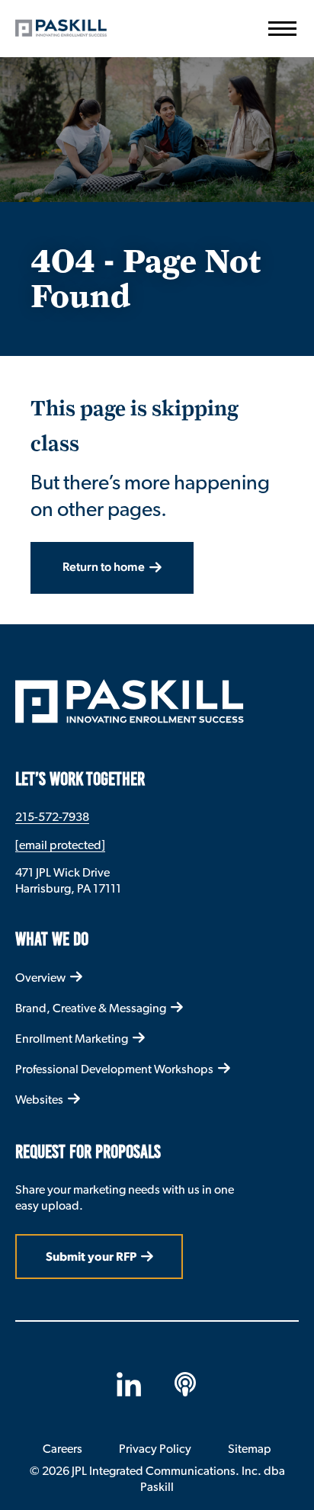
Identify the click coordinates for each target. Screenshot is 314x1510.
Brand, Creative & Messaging (90, 1008)
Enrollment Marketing (71, 1038)
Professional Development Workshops (114, 1069)
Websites (39, 1099)
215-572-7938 (52, 817)
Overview (40, 977)
